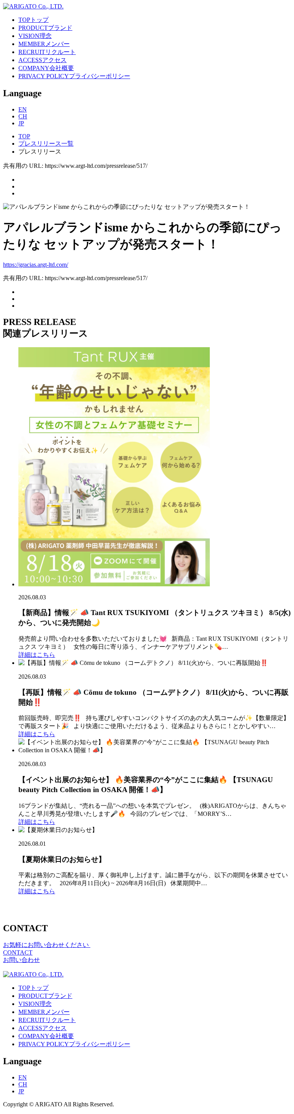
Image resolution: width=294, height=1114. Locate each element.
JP (21, 123)
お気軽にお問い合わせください (46, 945)
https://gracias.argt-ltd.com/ (35, 264)
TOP (24, 136)
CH (22, 116)
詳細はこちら (36, 654)
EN (22, 109)
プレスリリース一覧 (46, 143)
